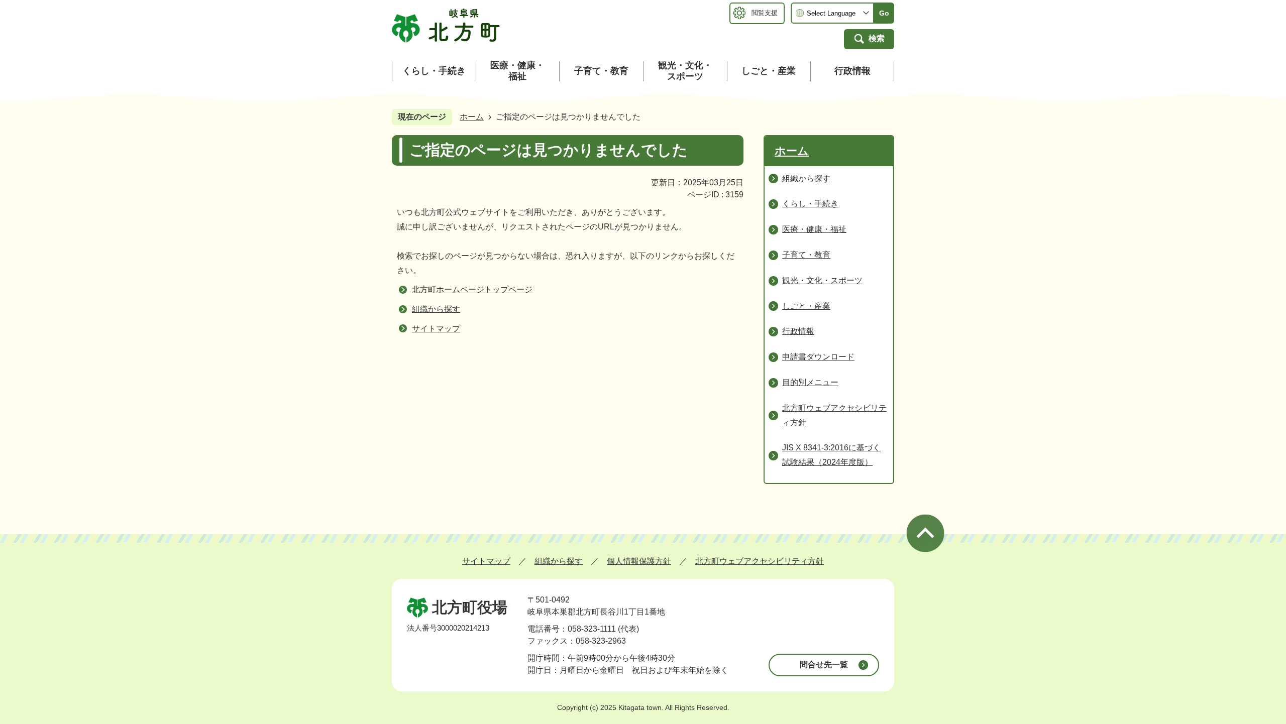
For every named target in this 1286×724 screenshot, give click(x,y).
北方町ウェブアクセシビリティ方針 (759, 561)
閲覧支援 (765, 13)
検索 (877, 38)
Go (884, 13)
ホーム (472, 116)
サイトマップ (436, 328)
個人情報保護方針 (639, 561)
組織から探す (436, 309)
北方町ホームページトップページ (472, 289)
